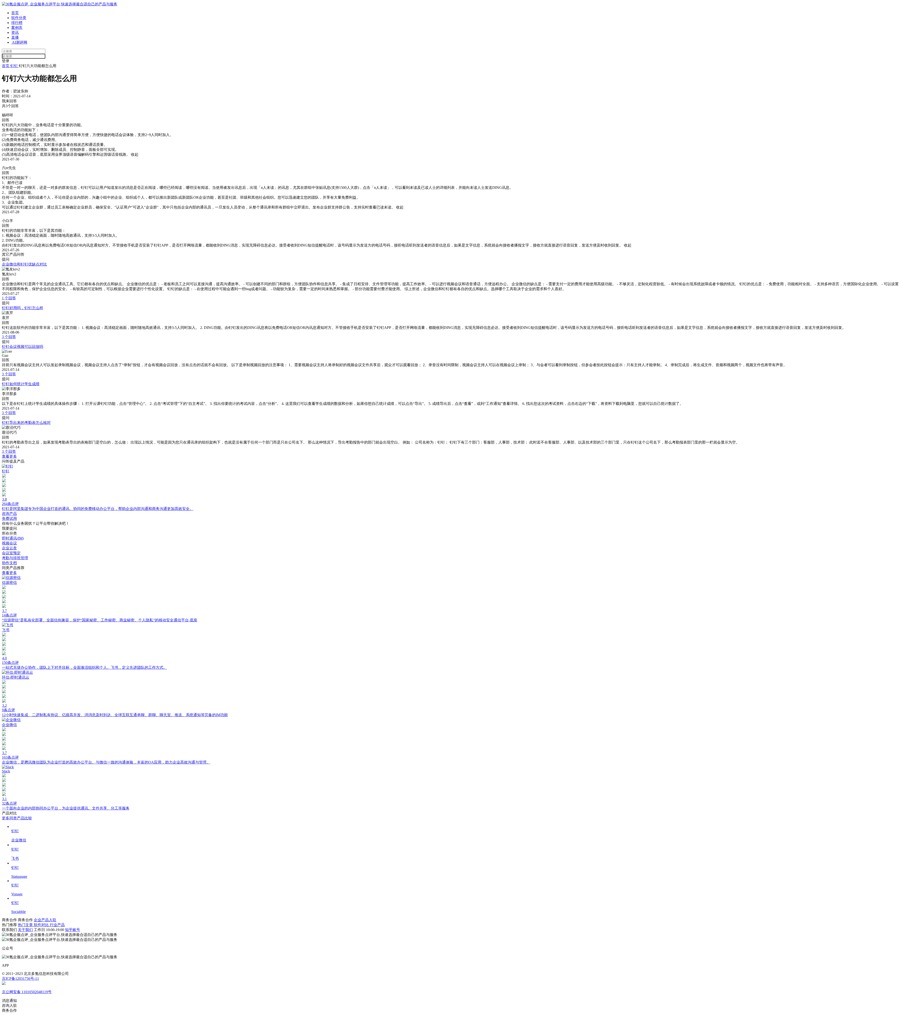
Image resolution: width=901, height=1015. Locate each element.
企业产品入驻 (45, 920)
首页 (15, 13)
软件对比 (42, 925)
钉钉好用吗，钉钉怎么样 (22, 308)
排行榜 (17, 23)
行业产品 (57, 925)
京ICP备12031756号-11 (20, 979)
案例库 (17, 28)
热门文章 (26, 925)
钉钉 (14, 66)
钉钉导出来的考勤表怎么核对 (26, 423)
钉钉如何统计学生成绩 (20, 384)
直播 (15, 37)
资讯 (15, 32)
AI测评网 (19, 42)
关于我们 (25, 930)
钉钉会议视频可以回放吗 (22, 347)
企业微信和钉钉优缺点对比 (24, 264)
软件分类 (18, 18)
